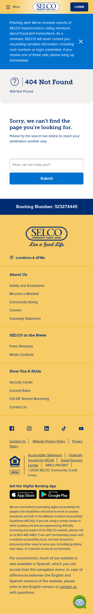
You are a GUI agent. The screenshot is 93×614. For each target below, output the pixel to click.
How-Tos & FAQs (25, 371)
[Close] (80, 41)
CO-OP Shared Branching (29, 398)
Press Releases (21, 346)
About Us (18, 274)
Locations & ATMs (30, 257)
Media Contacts (22, 354)
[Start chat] (79, 601)
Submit (47, 178)
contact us (68, 586)
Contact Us (18, 406)
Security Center (21, 382)
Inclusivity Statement (25, 318)
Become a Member (24, 293)
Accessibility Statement (45, 455)
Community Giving (24, 301)
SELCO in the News (28, 335)
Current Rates (20, 390)
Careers (16, 310)
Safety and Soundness (27, 285)
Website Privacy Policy (49, 441)
